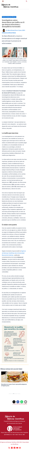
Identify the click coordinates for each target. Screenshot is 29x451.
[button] (26, 1)
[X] (9, 448)
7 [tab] (18, 393)
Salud (14, 17)
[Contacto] (20, 448)
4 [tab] (13, 393)
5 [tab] (15, 393)
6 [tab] (16, 393)
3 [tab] (12, 393)
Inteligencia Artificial (7, 32)
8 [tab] (19, 393)
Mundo (14, 32)
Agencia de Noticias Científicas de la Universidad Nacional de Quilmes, (14, 253)
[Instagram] (12, 448)
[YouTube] (17, 448)
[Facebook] (14, 448)
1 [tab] (9, 393)
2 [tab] (11, 393)
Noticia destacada (7, 17)
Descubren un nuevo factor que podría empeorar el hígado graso (14, 384)
